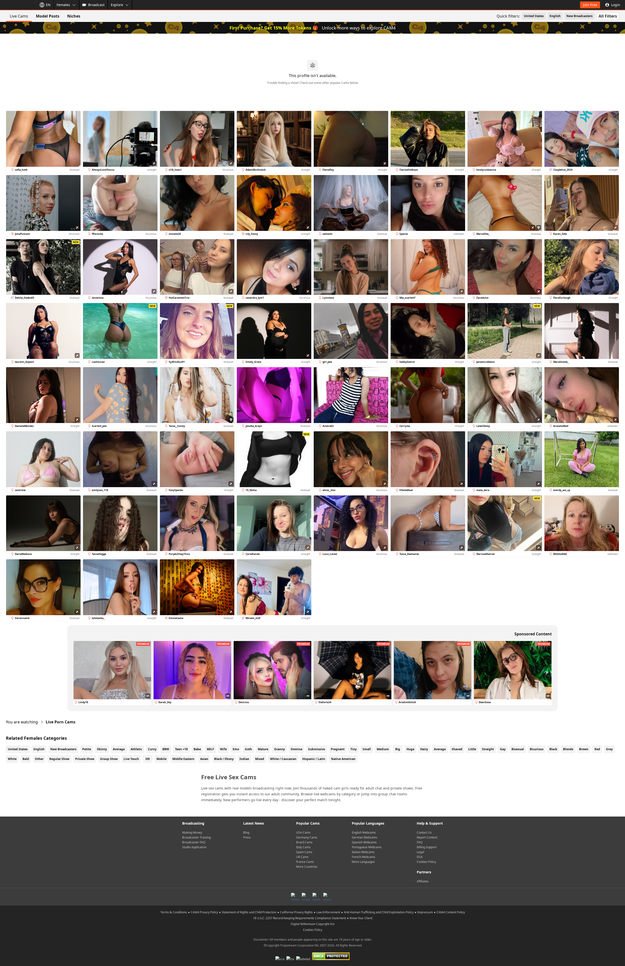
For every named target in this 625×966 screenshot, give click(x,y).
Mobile (161, 759)
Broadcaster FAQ (193, 842)
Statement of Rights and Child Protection (249, 912)
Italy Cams (303, 847)
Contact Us (424, 832)
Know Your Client (361, 918)
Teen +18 (181, 749)
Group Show (109, 759)
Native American (343, 759)
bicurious (536, 749)
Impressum (425, 912)
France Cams (305, 862)
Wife (223, 749)
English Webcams (364, 832)
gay (503, 749)
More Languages (363, 862)
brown (583, 749)
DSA (420, 857)
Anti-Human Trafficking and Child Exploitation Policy (379, 912)
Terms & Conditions (173, 912)
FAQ (419, 842)
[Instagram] (306, 897)
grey (609, 749)
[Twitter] (316, 897)
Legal (420, 852)
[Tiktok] (295, 897)
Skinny (102, 749)
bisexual (517, 749)
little (472, 749)
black (553, 749)
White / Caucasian (283, 759)
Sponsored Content (533, 634)
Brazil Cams (304, 842)
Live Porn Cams (60, 722)
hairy (424, 749)
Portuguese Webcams (367, 847)
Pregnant (337, 749)
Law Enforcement (328, 912)
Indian (244, 759)
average (440, 749)
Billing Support (427, 847)
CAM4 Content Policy (451, 912)
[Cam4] (17, 5)
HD (148, 759)
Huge (410, 749)
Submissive (316, 749)
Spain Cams (304, 852)
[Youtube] (327, 897)
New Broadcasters (579, 16)
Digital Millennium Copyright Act (312, 924)
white (12, 759)
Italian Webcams (363, 852)
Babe (197, 749)
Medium (383, 749)
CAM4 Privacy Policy (204, 912)
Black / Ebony (224, 759)
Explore (117, 4)
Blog (246, 832)
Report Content (427, 837)
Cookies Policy (426, 862)
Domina (296, 749)
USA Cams (303, 832)
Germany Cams (306, 837)
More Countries (306, 867)
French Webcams (363, 857)
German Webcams (364, 837)
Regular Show (59, 759)
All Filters (608, 16)
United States (534, 16)
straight (488, 749)
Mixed (259, 759)
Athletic (136, 749)
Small (367, 749)
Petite (86, 749)
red (597, 749)
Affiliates (423, 881)
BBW (165, 749)
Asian (204, 759)
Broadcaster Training (196, 837)
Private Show (84, 759)
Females (63, 4)
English (555, 16)
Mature (263, 749)
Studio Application (194, 847)
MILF (210, 749)
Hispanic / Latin (313, 759)
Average (119, 749)
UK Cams (302, 857)
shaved (457, 749)
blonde (568, 749)
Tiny (353, 749)
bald (25, 759)
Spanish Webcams (364, 842)
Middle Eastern (183, 759)
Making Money (192, 832)
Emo (236, 749)
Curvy (152, 749)
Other (39, 759)
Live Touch (131, 759)
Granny (279, 749)
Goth (248, 749)
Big (397, 749)
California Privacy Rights (296, 912)
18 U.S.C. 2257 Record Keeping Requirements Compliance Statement (299, 918)
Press (247, 837)
